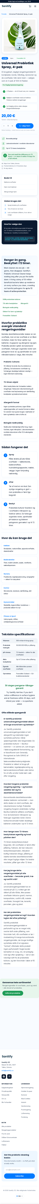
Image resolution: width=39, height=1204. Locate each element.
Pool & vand (6, 1134)
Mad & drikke (25, 1099)
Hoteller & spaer (26, 1091)
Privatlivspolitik (7, 1091)
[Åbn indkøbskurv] (30, 6)
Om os (4, 1099)
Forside (4, 14)
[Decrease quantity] (4, 125)
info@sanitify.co (7, 1070)
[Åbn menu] (35, 6)
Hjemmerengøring (27, 1088)
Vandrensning (25, 1106)
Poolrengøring (26, 1110)
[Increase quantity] (12, 125)
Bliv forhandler (6, 1102)
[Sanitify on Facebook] (4, 1076)
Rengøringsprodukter (9, 1130)
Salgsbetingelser (7, 1088)
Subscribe (19, 1176)
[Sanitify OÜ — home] (7, 1056)
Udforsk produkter (12, 993)
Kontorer (24, 1095)
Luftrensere (6, 1141)
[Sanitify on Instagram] (9, 1076)
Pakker (4, 1145)
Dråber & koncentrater (9, 1137)
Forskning (24, 1117)
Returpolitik (5, 1095)
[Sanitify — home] (7, 6)
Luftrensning (25, 1113)
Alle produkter (6, 1126)
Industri (23, 1102)
